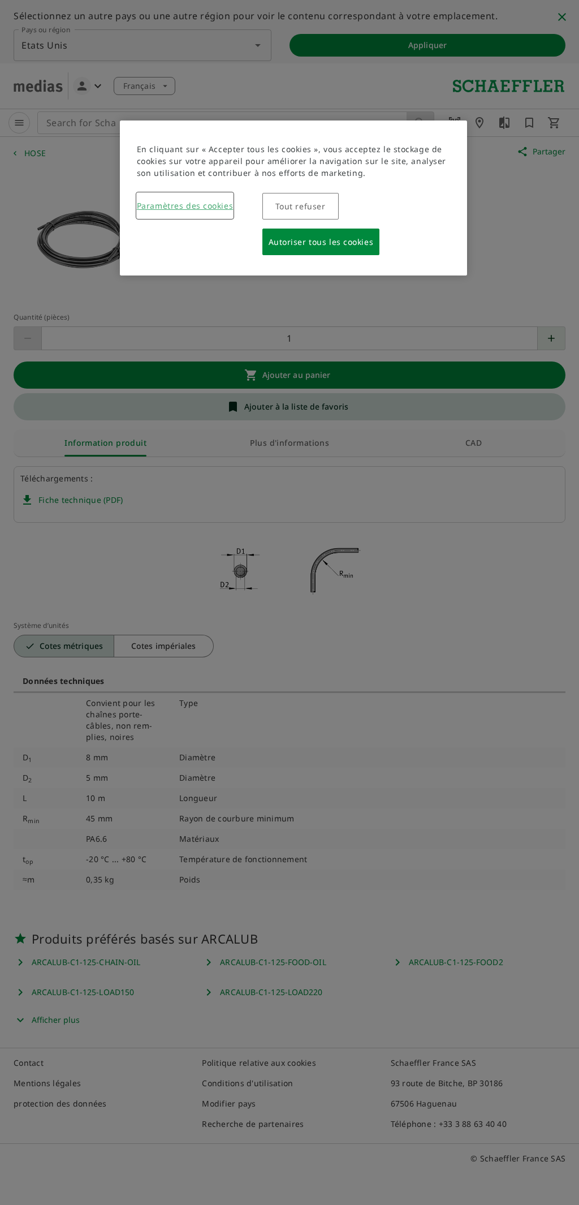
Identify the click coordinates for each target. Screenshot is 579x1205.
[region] (293, 198)
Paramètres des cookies (185, 205)
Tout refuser (300, 206)
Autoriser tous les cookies (321, 241)
